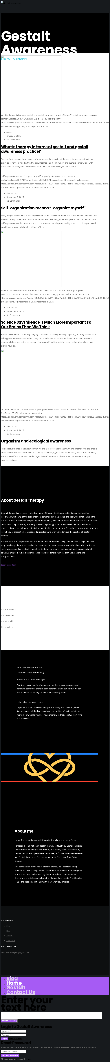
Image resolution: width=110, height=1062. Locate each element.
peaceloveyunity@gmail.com (17, 952)
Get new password (10, 1055)
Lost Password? (15, 1039)
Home (8, 931)
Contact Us (10, 940)
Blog (8, 926)
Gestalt (9, 935)
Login (4, 1039)
